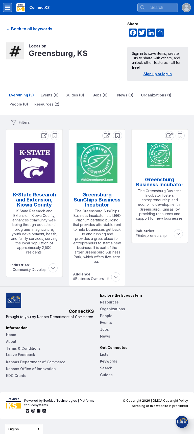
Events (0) (50, 95)
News (105, 336)
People (106, 316)
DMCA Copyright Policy (170, 400)
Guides (106, 375)
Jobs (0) (100, 95)
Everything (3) (21, 95)
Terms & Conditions (23, 348)
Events (106, 322)
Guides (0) (74, 95)
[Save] (54, 135)
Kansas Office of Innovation (31, 369)
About (11, 341)
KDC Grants (16, 375)
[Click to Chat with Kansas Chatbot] (182, 422)
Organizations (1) (156, 95)
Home (11, 335)
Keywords (108, 361)
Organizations (112, 309)
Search (106, 368)
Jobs (104, 329)
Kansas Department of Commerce (35, 362)
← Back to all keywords (29, 28)
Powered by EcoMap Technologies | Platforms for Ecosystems (59, 403)
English (13, 429)
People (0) (19, 104)
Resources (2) (46, 104)
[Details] (44, 135)
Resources (109, 302)
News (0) (125, 95)
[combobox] (24, 429)
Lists (104, 354)
